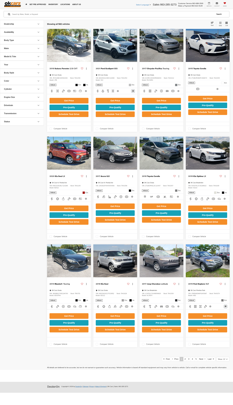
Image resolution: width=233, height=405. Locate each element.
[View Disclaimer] (86, 91)
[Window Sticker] (133, 91)
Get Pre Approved (37, 4)
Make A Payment (100, 386)
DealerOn (78, 386)
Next (202, 359)
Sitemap (85, 386)
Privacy (91, 386)
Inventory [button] (53, 4)
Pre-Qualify (69, 107)
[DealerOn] (53, 386)
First (167, 359)
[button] (88, 45)
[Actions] (86, 68)
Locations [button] (65, 4)
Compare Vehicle (60, 129)
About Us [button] (76, 4)
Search (219, 14)
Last (210, 359)
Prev (175, 359)
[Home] (26, 4)
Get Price (69, 100)
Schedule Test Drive (69, 114)
